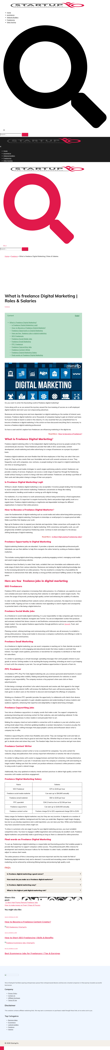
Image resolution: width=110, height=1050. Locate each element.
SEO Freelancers (18, 336)
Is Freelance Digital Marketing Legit (25, 325)
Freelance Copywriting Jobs (22, 347)
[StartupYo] (47, 8)
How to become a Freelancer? (70, 434)
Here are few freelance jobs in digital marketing (29, 333)
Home (9, 13)
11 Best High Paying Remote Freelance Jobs (21, 902)
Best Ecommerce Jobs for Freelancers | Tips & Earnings (32, 953)
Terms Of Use (12, 1000)
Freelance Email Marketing (21, 342)
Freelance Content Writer (21, 350)
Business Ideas (13, 1020)
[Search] (25, 134)
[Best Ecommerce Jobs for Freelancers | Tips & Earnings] (43, 943)
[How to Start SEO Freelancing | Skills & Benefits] (43, 927)
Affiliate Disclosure (14, 998)
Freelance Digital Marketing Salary (24, 353)
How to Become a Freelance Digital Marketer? (29, 328)
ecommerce (10, 15)
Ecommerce (12, 1022)
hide (77, 315)
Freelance (14, 256)
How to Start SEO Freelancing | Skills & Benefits (29, 937)
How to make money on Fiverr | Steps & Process (22, 905)
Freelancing (11, 20)
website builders (13, 1025)
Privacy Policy (12, 993)
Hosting (10, 1029)
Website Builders (12, 17)
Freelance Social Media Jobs (22, 339)
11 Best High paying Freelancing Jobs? (67, 537)
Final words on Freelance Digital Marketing (27, 355)
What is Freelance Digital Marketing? (23, 322)
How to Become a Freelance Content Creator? (28, 921)
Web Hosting (11, 22)
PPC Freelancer (17, 344)
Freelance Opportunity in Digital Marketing (27, 331)
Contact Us (11, 996)
